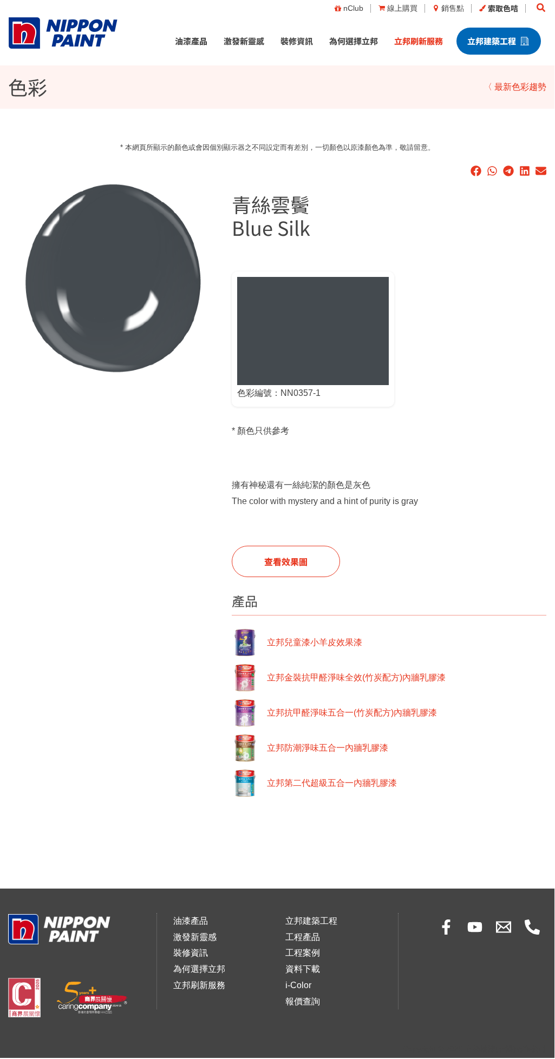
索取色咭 (503, 8)
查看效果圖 (286, 561)
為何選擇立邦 (353, 41)
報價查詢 (302, 1001)
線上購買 (402, 8)
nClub (353, 8)
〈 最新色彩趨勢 (515, 86)
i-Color (298, 985)
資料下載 (302, 969)
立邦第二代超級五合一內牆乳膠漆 (332, 782)
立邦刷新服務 (418, 41)
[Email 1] (503, 927)
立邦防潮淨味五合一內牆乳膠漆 (327, 747)
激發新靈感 (244, 41)
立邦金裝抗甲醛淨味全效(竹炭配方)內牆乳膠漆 (356, 677)
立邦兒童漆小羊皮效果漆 (314, 642)
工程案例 (302, 952)
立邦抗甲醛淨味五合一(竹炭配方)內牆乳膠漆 (352, 712)
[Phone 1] (532, 927)
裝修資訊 (296, 41)
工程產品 (302, 937)
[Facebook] (446, 927)
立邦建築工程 (491, 41)
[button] (541, 8)
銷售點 (452, 8)
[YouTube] (475, 927)
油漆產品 (191, 41)
